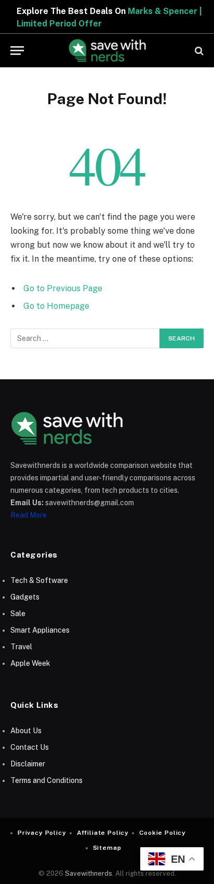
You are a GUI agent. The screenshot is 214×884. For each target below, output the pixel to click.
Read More (28, 515)
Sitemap (107, 847)
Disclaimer (27, 764)
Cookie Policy (162, 832)
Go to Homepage (56, 306)
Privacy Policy (42, 832)
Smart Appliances (40, 630)
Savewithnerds (88, 873)
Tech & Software (39, 580)
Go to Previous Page (62, 288)
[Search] (198, 50)
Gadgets (24, 597)
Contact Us (29, 747)
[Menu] (17, 50)
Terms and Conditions (46, 780)
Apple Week (30, 663)
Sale (17, 613)
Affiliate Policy (103, 832)
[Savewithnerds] (107, 50)
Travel (21, 647)
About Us (26, 730)
